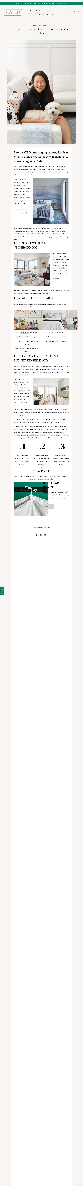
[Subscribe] (76, 1175)
